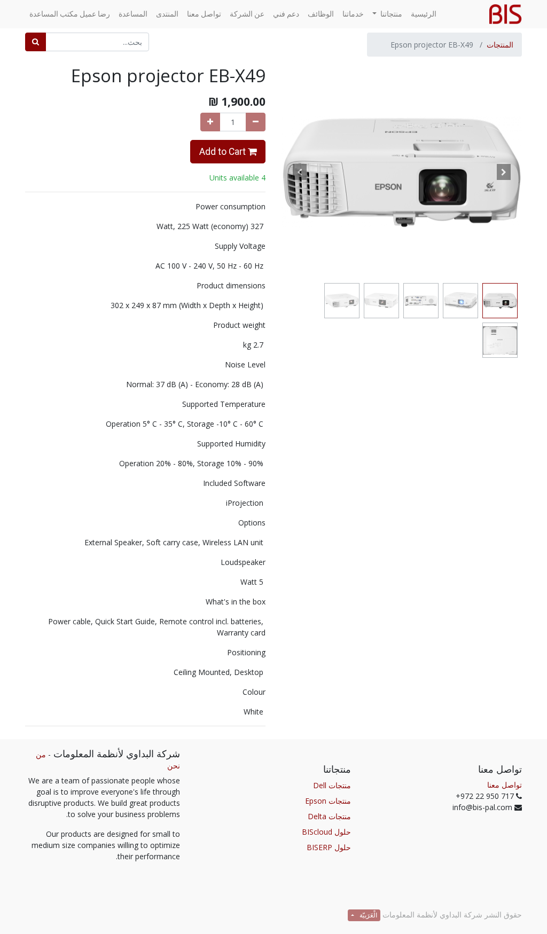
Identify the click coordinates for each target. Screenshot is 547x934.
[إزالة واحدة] (255, 122)
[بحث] (35, 42)
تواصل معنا (504, 785)
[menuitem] (424, 14)
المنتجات (500, 45)
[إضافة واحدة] (210, 122)
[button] (504, 172)
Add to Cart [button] (223, 151)
